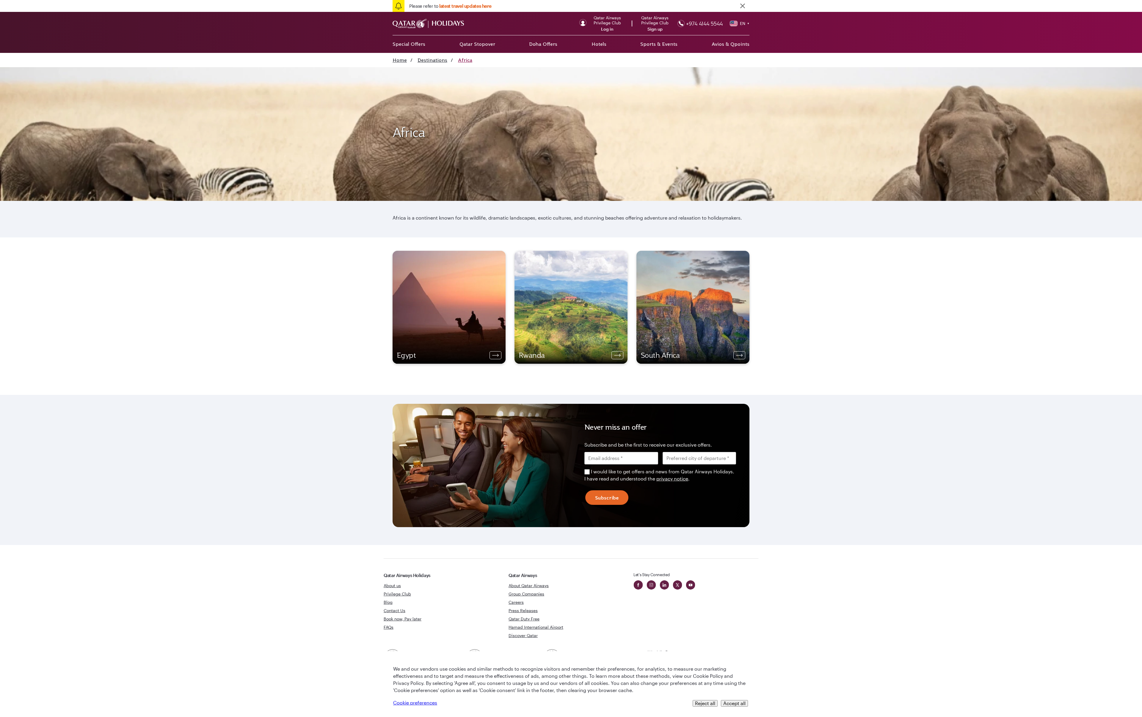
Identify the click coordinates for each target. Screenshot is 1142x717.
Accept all (734, 703)
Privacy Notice (520, 408)
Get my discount (516, 426)
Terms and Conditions (550, 400)
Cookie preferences (415, 702)
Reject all (705, 703)
